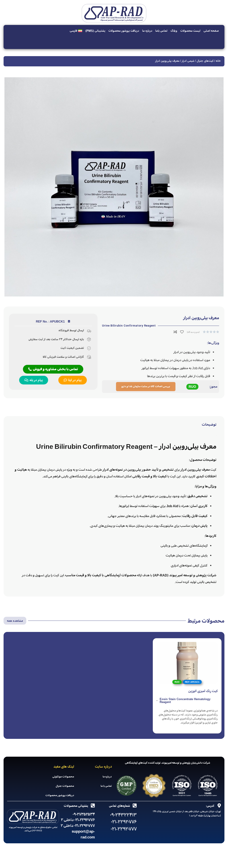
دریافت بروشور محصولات (123, 31)
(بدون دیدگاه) (193, 332)
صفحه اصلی (211, 31)
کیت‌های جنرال (205, 61)
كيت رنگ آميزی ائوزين (203, 691)
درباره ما (147, 31)
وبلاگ (174, 31)
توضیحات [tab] (209, 424)
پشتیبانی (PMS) (95, 31)
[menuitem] (76, 30)
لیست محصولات (190, 31)
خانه (218, 61)
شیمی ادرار (188, 61)
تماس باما (161, 31)
